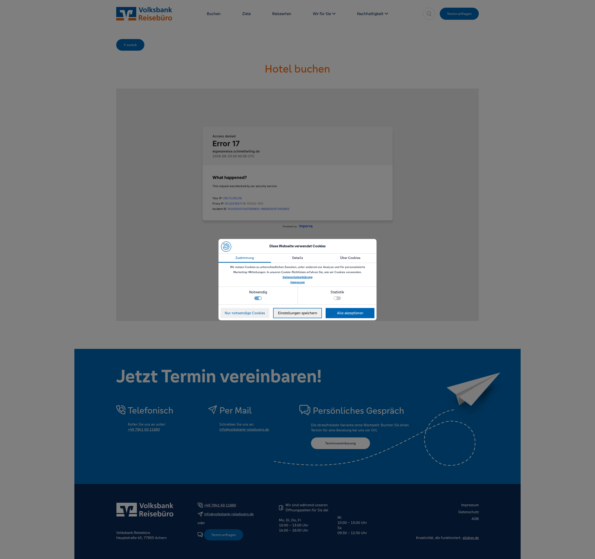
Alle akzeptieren (350, 313)
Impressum (297, 282)
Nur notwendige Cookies (245, 313)
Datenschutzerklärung (297, 277)
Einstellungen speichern (297, 313)
